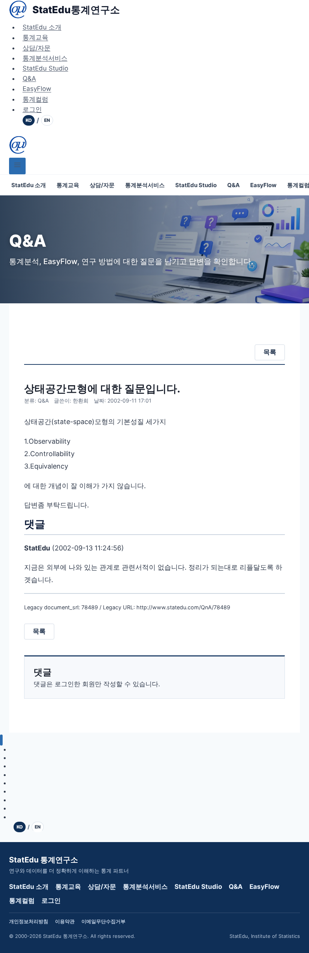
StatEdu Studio (45, 68)
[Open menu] (17, 166)
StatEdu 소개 (42, 27)
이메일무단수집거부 (103, 921)
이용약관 (65, 921)
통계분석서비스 (45, 58)
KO (29, 120)
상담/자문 (36, 48)
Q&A (29, 78)
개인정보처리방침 (28, 921)
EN (47, 120)
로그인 (32, 109)
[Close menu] (1, 740)
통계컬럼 (35, 99)
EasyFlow (37, 89)
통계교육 (35, 38)
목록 (269, 352)
